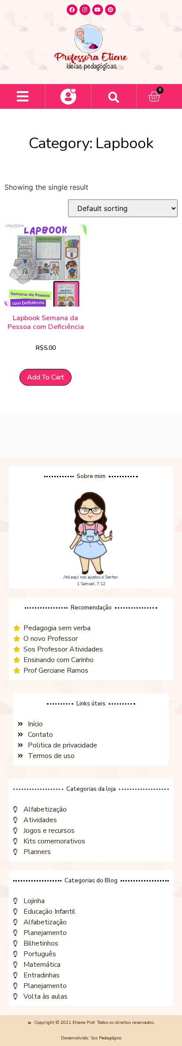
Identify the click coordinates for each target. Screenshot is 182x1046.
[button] (23, 97)
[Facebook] (72, 9)
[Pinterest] (110, 9)
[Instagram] (85, 9)
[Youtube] (97, 9)
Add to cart (45, 377)
